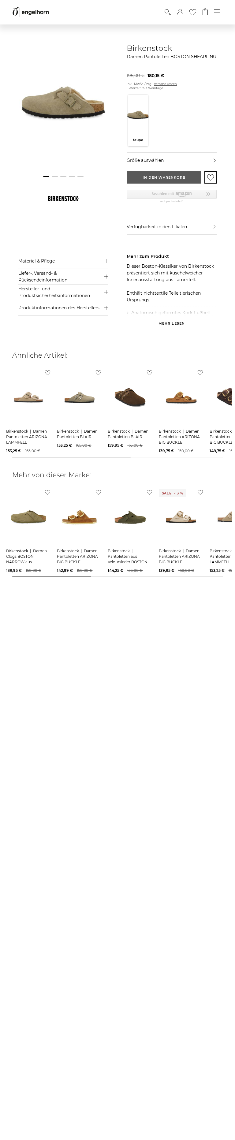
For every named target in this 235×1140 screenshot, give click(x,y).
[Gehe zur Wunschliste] (192, 12)
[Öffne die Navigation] (217, 12)
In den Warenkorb (164, 177)
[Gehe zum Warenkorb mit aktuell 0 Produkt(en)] (205, 12)
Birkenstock (149, 48)
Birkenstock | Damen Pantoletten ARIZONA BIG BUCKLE (179, 437)
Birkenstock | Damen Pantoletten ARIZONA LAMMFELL (26, 437)
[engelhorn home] (30, 12)
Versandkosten (165, 84)
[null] (28, 398)
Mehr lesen (172, 324)
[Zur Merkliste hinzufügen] (210, 177)
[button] (180, 12)
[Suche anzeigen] (168, 12)
